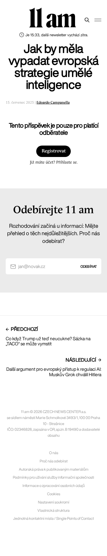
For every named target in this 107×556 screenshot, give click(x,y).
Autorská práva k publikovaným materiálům (53, 469)
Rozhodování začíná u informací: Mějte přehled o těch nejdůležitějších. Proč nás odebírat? (53, 233)
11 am (52, 18)
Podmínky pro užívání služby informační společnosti (53, 477)
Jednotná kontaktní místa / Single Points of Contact (53, 518)
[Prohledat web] (87, 20)
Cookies (53, 494)
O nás (53, 453)
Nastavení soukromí (53, 502)
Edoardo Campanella (53, 102)
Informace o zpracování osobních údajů (54, 485)
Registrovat (54, 151)
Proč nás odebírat (54, 461)
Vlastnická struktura (53, 510)
